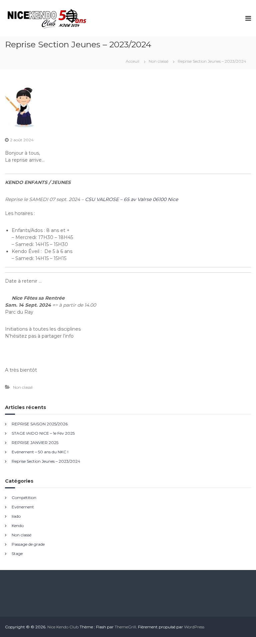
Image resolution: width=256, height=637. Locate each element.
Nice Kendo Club (63, 626)
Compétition (24, 497)
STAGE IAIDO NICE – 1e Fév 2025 (43, 433)
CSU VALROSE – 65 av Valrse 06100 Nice (131, 199)
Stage (17, 553)
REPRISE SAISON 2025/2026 (40, 423)
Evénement (23, 506)
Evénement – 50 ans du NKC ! (40, 451)
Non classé (158, 61)
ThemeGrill (125, 626)
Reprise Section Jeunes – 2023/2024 (46, 461)
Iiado (16, 516)
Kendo (18, 525)
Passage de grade (28, 544)
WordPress (194, 626)
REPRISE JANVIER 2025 (35, 442)
